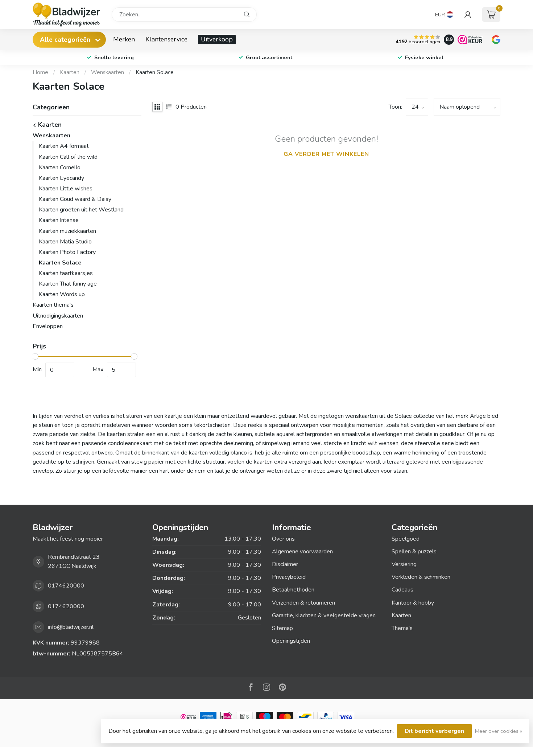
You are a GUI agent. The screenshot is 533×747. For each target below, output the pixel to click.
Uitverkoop (217, 39)
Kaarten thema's (53, 305)
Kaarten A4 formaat (64, 146)
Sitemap (282, 628)
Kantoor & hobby (413, 603)
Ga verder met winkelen (326, 154)
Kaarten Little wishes (65, 189)
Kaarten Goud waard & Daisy (75, 199)
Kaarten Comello (59, 167)
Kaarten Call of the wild (68, 157)
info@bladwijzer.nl (71, 627)
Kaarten (69, 72)
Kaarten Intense (59, 220)
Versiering (404, 564)
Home (40, 72)
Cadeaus (402, 590)
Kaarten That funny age (68, 284)
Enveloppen (48, 326)
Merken (124, 39)
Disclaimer (285, 564)
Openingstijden (291, 641)
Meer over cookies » (498, 731)
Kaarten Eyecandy (61, 178)
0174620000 (66, 586)
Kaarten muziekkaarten (67, 231)
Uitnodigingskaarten (58, 316)
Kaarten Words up (62, 294)
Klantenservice (166, 39)
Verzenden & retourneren (303, 603)
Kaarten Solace (155, 72)
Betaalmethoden (293, 590)
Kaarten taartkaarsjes (66, 273)
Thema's (402, 628)
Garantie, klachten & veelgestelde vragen (324, 615)
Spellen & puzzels (414, 552)
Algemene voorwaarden (302, 552)
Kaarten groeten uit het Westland (81, 210)
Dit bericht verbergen (434, 731)
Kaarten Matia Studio (65, 242)
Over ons (283, 539)
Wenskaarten (107, 72)
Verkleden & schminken (421, 577)
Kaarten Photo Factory (67, 252)
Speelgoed (406, 539)
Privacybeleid (289, 577)
